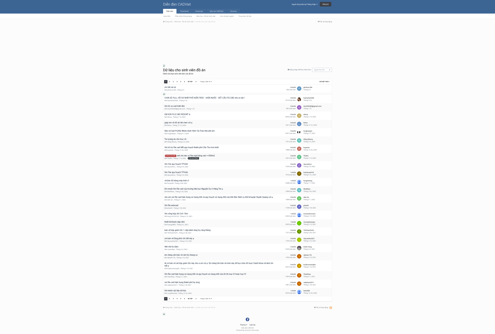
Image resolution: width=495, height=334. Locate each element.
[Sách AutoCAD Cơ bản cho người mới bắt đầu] (164, 65)
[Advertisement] (247, 44)
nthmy (169, 117)
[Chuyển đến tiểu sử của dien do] (299, 198)
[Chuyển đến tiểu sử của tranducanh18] (299, 173)
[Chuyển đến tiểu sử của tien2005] (299, 292)
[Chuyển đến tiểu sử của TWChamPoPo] (299, 231)
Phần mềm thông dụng (183, 16)
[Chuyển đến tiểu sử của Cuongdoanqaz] (299, 223)
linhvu (169, 125)
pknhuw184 (171, 90)
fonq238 (170, 183)
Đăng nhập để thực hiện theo (300, 70)
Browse (233, 11)
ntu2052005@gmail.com (176, 109)
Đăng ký (326, 4)
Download (184, 11)
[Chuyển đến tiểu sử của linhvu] (299, 124)
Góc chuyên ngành (227, 16)
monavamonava (309, 214)
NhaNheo (170, 191)
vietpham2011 (172, 285)
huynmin (170, 150)
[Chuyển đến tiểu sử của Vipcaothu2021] (299, 240)
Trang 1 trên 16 (205, 81)
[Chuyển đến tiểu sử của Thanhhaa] (299, 275)
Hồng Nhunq (171, 142)
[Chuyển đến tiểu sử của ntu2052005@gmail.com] (299, 107)
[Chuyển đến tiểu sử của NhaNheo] (299, 190)
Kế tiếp (190, 81)
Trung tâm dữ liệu (244, 16)
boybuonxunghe (173, 268)
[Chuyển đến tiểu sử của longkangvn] (299, 132)
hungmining (307, 181)
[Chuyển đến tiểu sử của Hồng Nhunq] (299, 140)
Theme (243, 325)
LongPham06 (172, 293)
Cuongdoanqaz (309, 222)
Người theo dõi (319, 70)
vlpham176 (171, 258)
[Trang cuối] (196, 81)
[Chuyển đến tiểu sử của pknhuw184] (299, 88)
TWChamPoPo (172, 233)
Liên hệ (252, 325)
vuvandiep (171, 249)
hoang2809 (171, 225)
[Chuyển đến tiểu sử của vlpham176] (299, 256)
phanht (169, 208)
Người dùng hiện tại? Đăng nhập (304, 4)
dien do (170, 200)
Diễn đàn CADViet (177, 4)
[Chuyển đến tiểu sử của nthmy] (299, 115)
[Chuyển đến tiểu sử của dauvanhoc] (299, 165)
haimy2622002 (172, 100)
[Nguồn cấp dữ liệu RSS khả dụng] (330, 307)
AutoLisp (199, 11)
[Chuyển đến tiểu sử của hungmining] (299, 182)
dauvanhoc (171, 167)
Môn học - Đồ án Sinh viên (205, 16)
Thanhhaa (170, 277)
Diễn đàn (169, 11)
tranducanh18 (308, 172)
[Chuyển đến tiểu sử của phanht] (299, 207)
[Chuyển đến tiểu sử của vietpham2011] (299, 283)
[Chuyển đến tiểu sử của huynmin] (299, 149)
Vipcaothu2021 (172, 241)
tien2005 (306, 291)
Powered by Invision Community (247, 330)
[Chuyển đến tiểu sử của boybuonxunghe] (299, 266)
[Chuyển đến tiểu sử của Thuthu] (299, 157)
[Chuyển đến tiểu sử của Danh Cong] (299, 248)
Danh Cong (307, 247)
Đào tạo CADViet (216, 11)
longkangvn (171, 134)
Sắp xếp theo (324, 81)
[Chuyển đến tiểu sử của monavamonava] (299, 215)
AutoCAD (166, 16)
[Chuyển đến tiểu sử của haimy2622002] (299, 99)
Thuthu (169, 158)
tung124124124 (173, 216)
